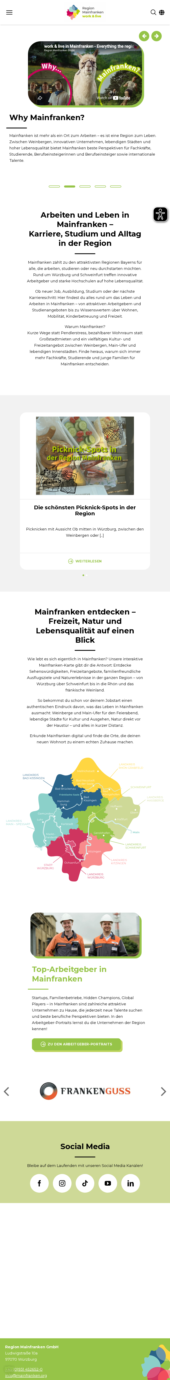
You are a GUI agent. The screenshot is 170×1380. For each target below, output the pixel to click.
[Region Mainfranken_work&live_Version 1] (85, 12)
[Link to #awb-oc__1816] (161, 12)
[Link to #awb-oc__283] (26, 12)
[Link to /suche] (153, 12)
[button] (83, 575)
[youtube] (107, 1183)
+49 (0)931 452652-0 (23, 1369)
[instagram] (62, 1183)
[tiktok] (85, 1183)
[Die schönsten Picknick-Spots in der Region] (85, 414)
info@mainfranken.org (26, 1375)
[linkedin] (130, 1183)
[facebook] (39, 1183)
